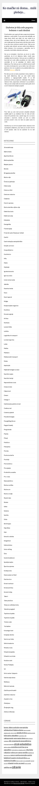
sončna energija (21, 755)
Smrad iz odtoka (9, 536)
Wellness (7, 682)
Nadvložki (7, 365)
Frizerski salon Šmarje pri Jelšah (14, 233)
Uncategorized (8, 630)
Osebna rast (8, 408)
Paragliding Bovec (10, 421)
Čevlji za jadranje (9, 181)
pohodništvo (25, 744)
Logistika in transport (11, 335)
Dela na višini (8, 190)
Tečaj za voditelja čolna (11, 605)
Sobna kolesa (8, 545)
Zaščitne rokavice (9, 695)
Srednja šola (8, 571)
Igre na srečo (8, 275)
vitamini (11, 763)
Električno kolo (8, 211)
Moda (6, 361)
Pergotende (7, 429)
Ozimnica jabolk (9, 412)
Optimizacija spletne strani (12, 404)
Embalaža (7, 220)
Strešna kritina (8, 588)
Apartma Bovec (9, 156)
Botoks (6, 169)
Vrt (5, 669)
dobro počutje (14, 727)
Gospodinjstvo (8, 250)
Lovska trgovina (9, 340)
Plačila (6, 434)
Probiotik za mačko (10, 472)
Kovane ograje (8, 314)
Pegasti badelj (8, 425)
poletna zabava (7, 747)
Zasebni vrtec (8, 699)
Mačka (6, 348)
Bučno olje (7, 177)
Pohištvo (7, 442)
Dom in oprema (8, 203)
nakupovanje (8, 738)
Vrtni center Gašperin (10, 673)
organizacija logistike (9, 744)
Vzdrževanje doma (9, 677)
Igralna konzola (9, 271)
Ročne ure (7, 489)
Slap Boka (7, 528)
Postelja (6, 459)
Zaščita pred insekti (10, 690)
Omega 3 (7, 399)
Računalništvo (8, 481)
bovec (6, 727)
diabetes (12, 70)
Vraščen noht (8, 660)
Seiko (5, 506)
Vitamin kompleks (9, 652)
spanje (13, 758)
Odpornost (7, 391)
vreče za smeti (19, 763)
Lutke (5, 344)
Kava (5, 293)
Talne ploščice (8, 600)
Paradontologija (9, 417)
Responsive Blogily (19, 783)
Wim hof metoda (9, 686)
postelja (14, 747)
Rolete (6, 502)
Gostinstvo (7, 254)
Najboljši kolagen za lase (11, 370)
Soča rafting (8, 549)
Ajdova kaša (7, 151)
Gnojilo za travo (9, 246)
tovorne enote (19, 760)
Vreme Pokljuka (9, 665)
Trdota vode (8, 622)
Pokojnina (7, 447)
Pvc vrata (7, 476)
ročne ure (14, 752)
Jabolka (6, 284)
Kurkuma (6, 323)
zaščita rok (8, 767)
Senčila (6, 515)
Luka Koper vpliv (22, 735)
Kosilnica (7, 310)
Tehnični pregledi (9, 609)
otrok (16, 744)
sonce (12, 755)
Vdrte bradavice (9, 643)
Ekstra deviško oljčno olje (12, 207)
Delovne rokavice (9, 194)
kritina (24, 733)
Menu (33, 20)
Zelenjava (7, 703)
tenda (28, 758)
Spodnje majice (8, 562)
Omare (6, 395)
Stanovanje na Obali (10, 575)
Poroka (6, 451)
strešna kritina (21, 758)
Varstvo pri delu (9, 639)
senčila (25, 752)
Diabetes (7, 198)
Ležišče (6, 331)
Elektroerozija (8, 216)
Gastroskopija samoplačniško (13, 241)
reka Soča (29, 750)
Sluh (5, 532)
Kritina (6, 318)
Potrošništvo (8, 464)
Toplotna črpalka (9, 613)
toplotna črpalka (10, 761)
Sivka (5, 519)
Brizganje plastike (9, 173)
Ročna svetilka (8, 485)
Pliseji (6, 438)
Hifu (5, 258)
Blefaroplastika (9, 160)
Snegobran (7, 541)
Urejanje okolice (9, 635)
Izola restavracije (9, 280)
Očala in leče (8, 387)
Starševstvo (8, 579)
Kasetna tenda (8, 288)
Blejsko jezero (8, 164)
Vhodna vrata (8, 648)
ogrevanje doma (19, 738)
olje (10, 741)
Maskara (6, 352)
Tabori (6, 596)
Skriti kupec (7, 524)
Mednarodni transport (11, 357)
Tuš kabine (7, 626)
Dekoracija (7, 186)
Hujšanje (6, 267)
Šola (5, 553)
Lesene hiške (8, 327)
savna (20, 752)
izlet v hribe (13, 733)
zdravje (16, 767)
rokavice (7, 752)
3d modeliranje (8, 147)
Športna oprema (9, 566)
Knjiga (6, 301)
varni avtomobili (26, 760)
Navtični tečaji (8, 378)
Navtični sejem (8, 374)
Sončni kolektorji (9, 558)
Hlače (6, 263)
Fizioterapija (8, 228)
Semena (6, 511)
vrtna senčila (28, 763)
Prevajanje (7, 468)
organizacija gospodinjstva (21, 741)
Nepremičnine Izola (10, 382)
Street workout (8, 583)
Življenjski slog (8, 707)
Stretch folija (8, 592)
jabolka (19, 733)
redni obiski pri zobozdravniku (19, 750)
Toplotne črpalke (9, 618)
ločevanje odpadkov (11, 736)
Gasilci (6, 237)
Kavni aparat (8, 297)
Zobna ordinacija (9, 712)
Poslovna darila (9, 455)
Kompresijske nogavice (11, 305)
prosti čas (20, 747)
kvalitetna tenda (31, 733)
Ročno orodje (8, 494)
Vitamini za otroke (9, 656)
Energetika (7, 224)
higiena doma (18, 730)
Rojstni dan (7, 498)
